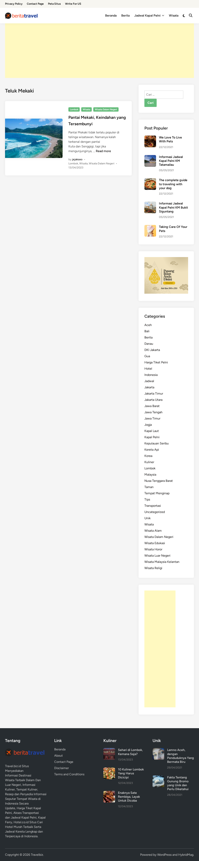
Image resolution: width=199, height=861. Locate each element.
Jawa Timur (152, 418)
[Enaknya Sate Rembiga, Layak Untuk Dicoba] (109, 793)
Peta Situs (54, 3)
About (58, 755)
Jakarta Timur (153, 393)
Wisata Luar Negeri (157, 555)
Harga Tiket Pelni (156, 362)
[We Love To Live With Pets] (150, 138)
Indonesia (151, 375)
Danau (148, 343)
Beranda (111, 15)
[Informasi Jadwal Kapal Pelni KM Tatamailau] (150, 157)
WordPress (164, 855)
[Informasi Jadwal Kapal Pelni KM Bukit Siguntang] (150, 204)
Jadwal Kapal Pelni (147, 15)
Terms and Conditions (69, 774)
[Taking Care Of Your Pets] (150, 227)
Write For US (73, 3)
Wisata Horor (153, 549)
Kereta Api (151, 449)
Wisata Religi (153, 568)
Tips (147, 499)
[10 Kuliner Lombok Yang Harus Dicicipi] (109, 770)
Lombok (74, 109)
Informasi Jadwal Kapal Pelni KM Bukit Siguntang (173, 207)
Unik (147, 518)
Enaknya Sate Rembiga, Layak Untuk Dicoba (129, 797)
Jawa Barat (152, 406)
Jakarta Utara (153, 400)
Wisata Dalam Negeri (106, 109)
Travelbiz (37, 855)
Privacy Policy (14, 3)
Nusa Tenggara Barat (158, 481)
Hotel (148, 368)
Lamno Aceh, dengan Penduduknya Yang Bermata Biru (180, 756)
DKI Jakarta (152, 350)
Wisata (173, 15)
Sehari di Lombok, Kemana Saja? (130, 752)
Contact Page (35, 3)
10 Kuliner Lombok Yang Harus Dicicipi (131, 773)
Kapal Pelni (152, 437)
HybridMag (185, 855)
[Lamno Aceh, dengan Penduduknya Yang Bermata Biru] (158, 750)
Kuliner (149, 462)
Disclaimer (61, 768)
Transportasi (152, 506)
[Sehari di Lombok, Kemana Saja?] (109, 750)
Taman (149, 487)
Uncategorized (154, 512)
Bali (146, 331)
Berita (125, 15)
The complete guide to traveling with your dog (173, 184)
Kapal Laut (151, 431)
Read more (103, 151)
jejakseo (77, 159)
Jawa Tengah (153, 412)
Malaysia (150, 474)
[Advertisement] (99, 50)
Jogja (148, 425)
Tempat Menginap (156, 493)
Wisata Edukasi (154, 543)
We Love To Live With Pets (170, 139)
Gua (147, 356)
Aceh (148, 325)
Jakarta (149, 387)
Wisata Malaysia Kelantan (161, 562)
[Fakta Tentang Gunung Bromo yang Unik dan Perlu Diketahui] (158, 778)
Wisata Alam (153, 530)
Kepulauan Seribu (156, 443)
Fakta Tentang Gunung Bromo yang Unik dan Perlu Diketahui (178, 783)
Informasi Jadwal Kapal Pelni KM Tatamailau (171, 161)
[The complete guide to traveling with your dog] (150, 180)
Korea (148, 456)
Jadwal (149, 381)
